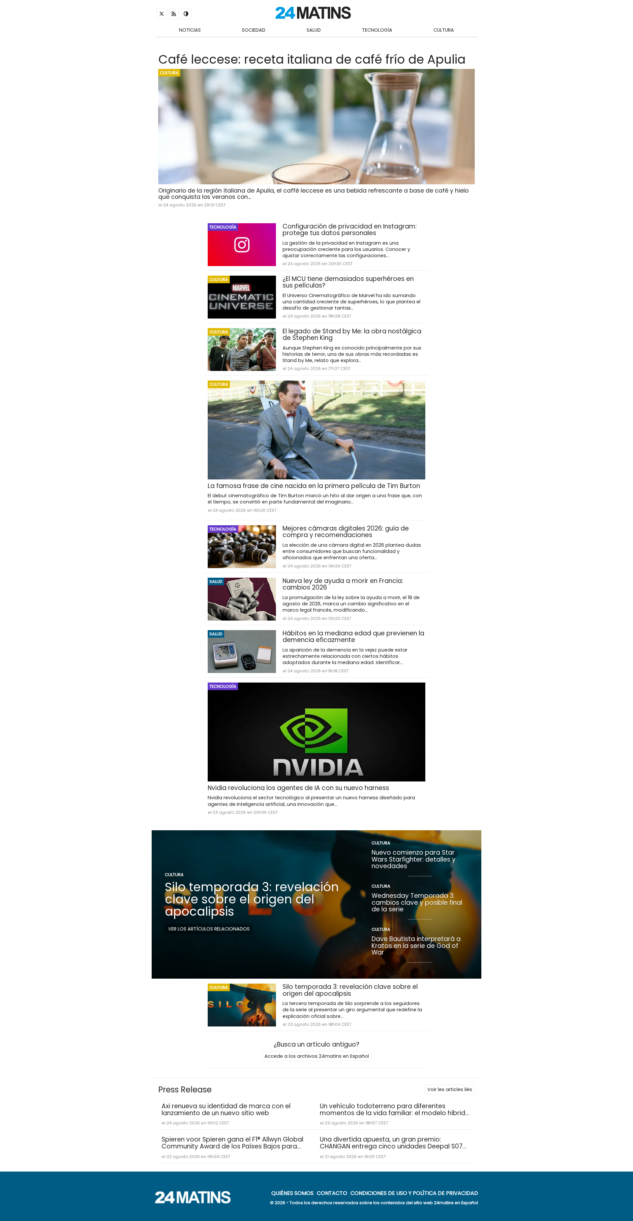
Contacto (332, 1193)
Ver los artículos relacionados (209, 929)
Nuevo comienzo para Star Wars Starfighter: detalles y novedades (414, 859)
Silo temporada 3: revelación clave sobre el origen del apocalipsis (252, 899)
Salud (314, 30)
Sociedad (253, 30)
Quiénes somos (292, 1193)
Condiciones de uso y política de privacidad (414, 1193)
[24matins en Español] (196, 1202)
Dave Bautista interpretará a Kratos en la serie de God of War (416, 945)
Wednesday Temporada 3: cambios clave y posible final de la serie (417, 902)
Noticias (190, 30)
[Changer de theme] (186, 13)
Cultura (444, 30)
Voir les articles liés (449, 1089)
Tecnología (377, 30)
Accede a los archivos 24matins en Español (316, 1056)
